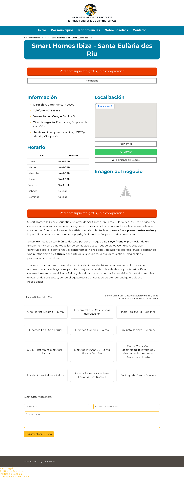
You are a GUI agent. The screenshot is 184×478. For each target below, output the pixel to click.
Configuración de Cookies (14, 476)
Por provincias (89, 30)
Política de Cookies (11, 474)
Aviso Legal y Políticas (44, 461)
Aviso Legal (6, 468)
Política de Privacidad (12, 471)
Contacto (139, 30)
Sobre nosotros (116, 30)
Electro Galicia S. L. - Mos (39, 297)
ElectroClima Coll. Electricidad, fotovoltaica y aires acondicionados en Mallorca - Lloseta (131, 297)
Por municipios (62, 30)
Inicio (42, 30)
